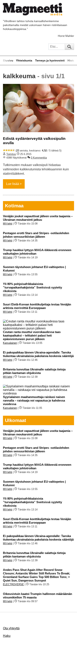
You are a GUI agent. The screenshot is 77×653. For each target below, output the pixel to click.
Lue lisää (12, 184)
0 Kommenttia (39, 157)
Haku (6, 635)
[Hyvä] (11, 150)
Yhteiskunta (24, 60)
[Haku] (69, 47)
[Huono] (4, 150)
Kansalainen (10, 342)
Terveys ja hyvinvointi (50, 60)
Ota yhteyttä (11, 628)
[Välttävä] (6, 150)
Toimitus (11, 154)
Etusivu (8, 60)
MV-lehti (7, 223)
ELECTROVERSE (13, 584)
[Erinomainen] (13, 150)
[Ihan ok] (9, 150)
